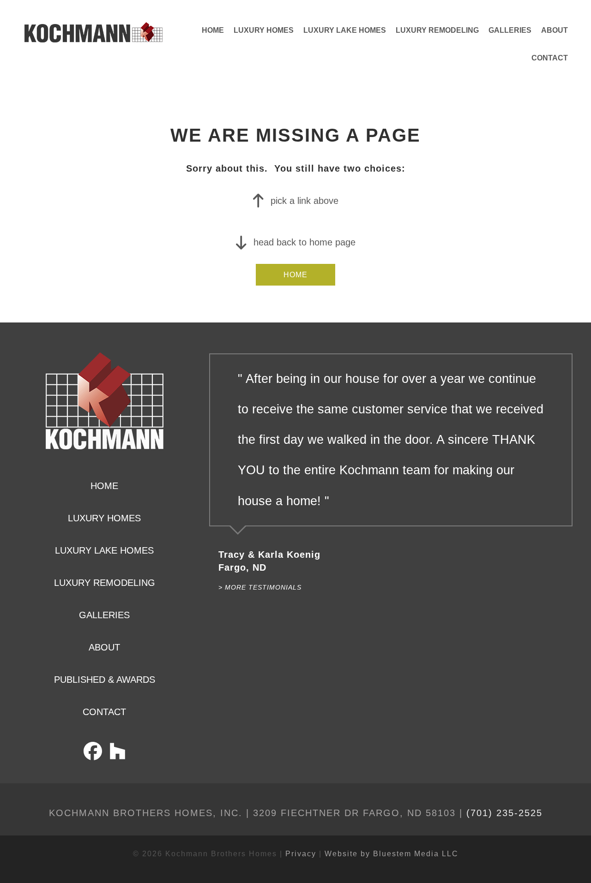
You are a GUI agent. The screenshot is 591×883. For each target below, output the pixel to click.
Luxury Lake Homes (344, 30)
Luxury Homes (264, 30)
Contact (549, 58)
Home (213, 30)
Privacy (300, 854)
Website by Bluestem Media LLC (391, 854)
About (554, 30)
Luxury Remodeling (437, 30)
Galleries (509, 30)
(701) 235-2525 (504, 813)
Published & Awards (104, 679)
